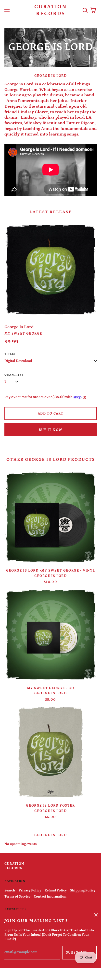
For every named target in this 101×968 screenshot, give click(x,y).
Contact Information (50, 897)
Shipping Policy (82, 890)
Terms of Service (17, 897)
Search (9, 890)
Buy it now (51, 430)
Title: (9, 354)
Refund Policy (56, 890)
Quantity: (13, 374)
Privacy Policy (30, 890)
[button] (85, 10)
